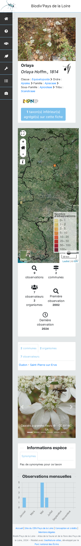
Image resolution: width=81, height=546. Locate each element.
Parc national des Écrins (47, 544)
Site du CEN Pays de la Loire (39, 528)
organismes (48, 348)
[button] (23, 148)
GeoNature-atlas (52, 540)
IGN (76, 261)
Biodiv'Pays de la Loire (50, 6)
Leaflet (66, 261)
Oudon (23, 364)
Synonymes (29, 456)
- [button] (23, 154)
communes (29, 348)
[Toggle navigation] (9, 14)
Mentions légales (46, 532)
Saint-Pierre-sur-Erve (43, 364)
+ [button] (23, 141)
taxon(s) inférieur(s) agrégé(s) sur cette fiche (43, 114)
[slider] (69, 253)
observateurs (30, 356)
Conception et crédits (66, 528)
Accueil (19, 528)
